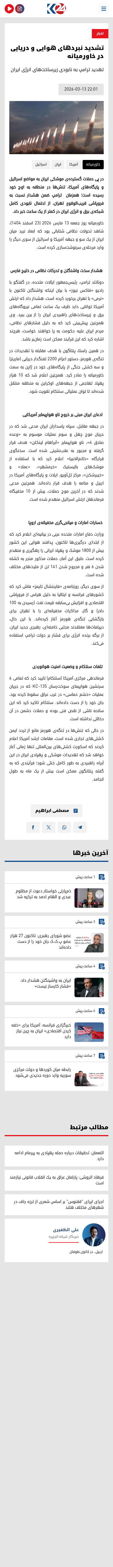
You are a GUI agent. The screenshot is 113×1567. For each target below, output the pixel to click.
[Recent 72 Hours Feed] (19, 8)
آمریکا (73, 164)
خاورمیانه (93, 164)
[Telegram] (80, 827)
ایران (58, 164)
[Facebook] (33, 827)
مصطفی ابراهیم (52, 811)
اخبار (100, 33)
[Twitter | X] (48, 827)
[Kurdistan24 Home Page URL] (56, 8)
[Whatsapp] (64, 827)
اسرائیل (41, 164)
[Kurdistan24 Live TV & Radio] (9, 8)
